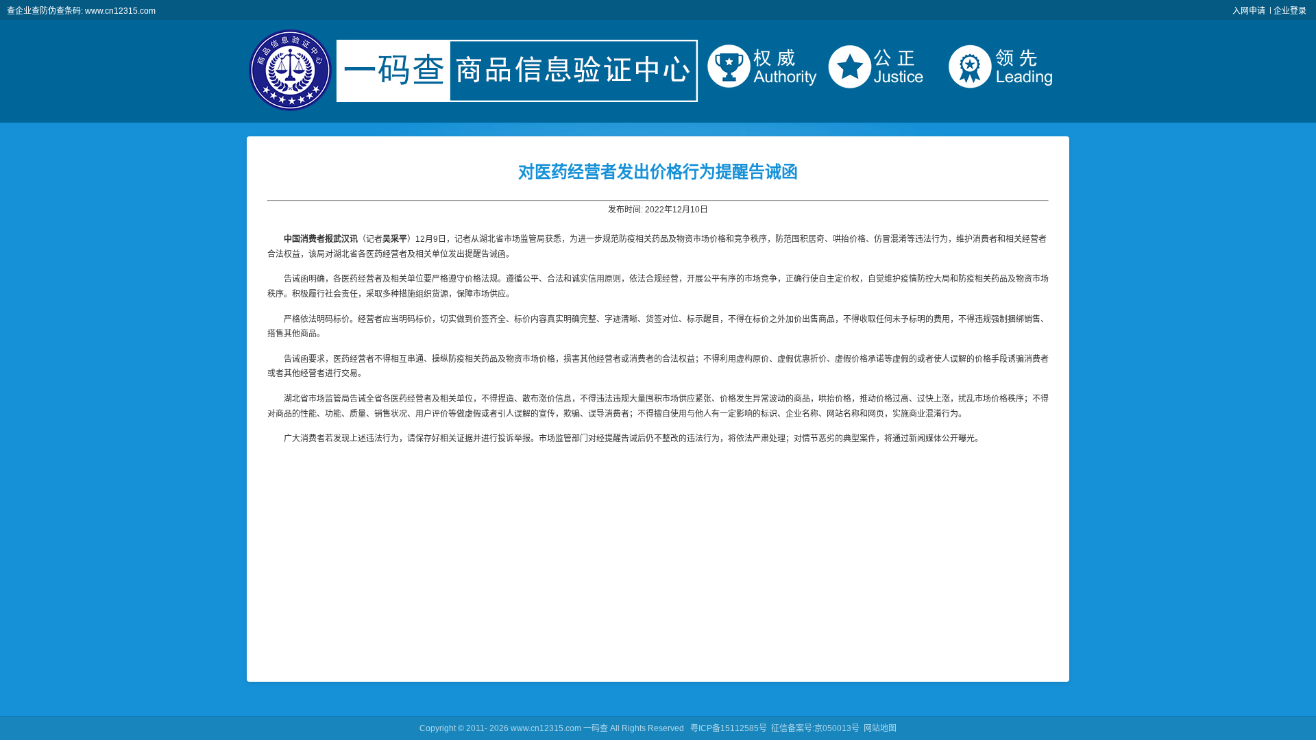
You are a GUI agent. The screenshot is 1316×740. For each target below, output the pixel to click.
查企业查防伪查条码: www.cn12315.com (81, 11)
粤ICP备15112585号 (728, 728)
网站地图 (880, 728)
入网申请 (1248, 11)
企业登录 (1290, 11)
